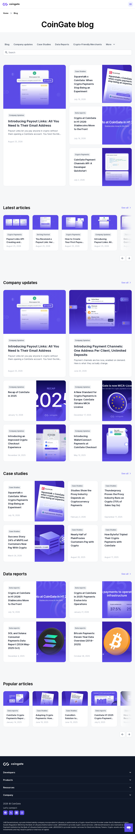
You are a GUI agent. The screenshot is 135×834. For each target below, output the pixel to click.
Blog (7, 44)
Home (5, 13)
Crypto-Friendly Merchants (87, 44)
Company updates (23, 44)
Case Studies (44, 44)
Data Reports (62, 44)
